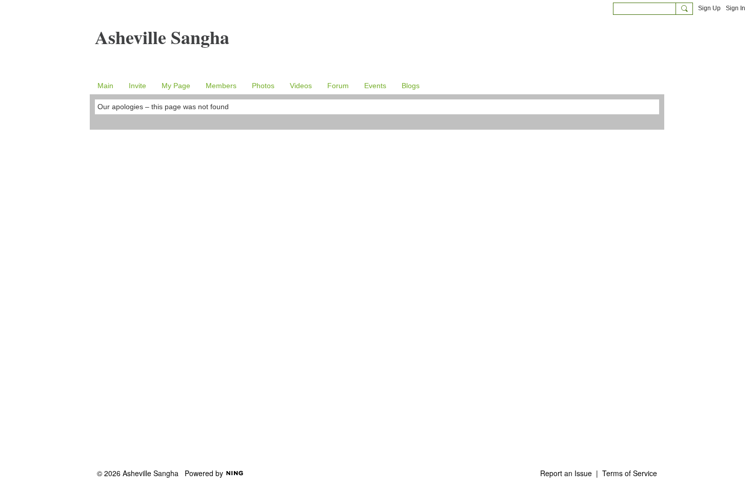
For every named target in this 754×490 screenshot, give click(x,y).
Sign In (735, 8)
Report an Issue (566, 473)
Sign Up (709, 8)
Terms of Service (629, 473)
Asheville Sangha (162, 37)
